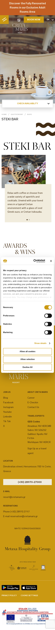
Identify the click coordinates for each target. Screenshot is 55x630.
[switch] (48, 316)
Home (4, 114)
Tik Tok (7, 421)
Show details (40, 343)
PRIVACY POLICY (9, 595)
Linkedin (7, 416)
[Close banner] (51, 261)
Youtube (7, 412)
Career (31, 397)
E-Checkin (33, 402)
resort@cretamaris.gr (14, 497)
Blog (5, 397)
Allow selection (27, 359)
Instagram (8, 407)
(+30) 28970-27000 (30, 482)
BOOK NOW (33, 19)
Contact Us (33, 407)
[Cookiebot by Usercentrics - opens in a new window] (34, 261)
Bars (29, 114)
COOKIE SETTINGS (29, 595)
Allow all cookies (27, 351)
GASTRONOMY (17, 114)
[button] (27, 219)
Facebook (8, 402)
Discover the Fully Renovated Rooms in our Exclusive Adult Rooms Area (27, 7)
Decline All (27, 367)
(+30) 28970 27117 (20, 511)
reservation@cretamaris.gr (24, 516)
